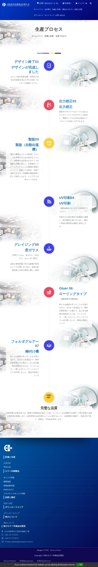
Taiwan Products (10, 561)
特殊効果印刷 (9, 486)
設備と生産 (49, 36)
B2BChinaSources (44, 561)
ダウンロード (39, 15)
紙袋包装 (7, 482)
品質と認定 (78, 9)
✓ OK (79, 565)
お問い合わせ (60, 15)
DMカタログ (9, 490)
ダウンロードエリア (12, 513)
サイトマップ (49, 15)
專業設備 (7, 467)
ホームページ (39, 9)
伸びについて (9, 523)
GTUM (46, 550)
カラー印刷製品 (12, 471)
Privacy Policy (55, 550)
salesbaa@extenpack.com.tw (22, 542)
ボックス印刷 (9, 478)
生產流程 (7, 463)
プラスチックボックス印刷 (14, 494)
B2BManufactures (26, 561)
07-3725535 (13, 535)
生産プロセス (61, 36)
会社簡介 (48, 9)
